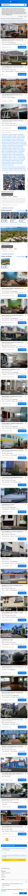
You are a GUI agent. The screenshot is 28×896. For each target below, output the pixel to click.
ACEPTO (25, 16)
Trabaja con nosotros (5, 872)
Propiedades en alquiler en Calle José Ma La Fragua (13, 154)
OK (23, 893)
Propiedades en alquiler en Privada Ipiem (14, 152)
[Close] (26, 882)
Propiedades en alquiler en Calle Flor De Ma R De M (12, 146)
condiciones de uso (16, 855)
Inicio (2, 20)
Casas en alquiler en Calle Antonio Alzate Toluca (15, 168)
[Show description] (25, 40)
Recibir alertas (14, 859)
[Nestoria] (14, 1)
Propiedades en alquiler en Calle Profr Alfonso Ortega (13, 155)
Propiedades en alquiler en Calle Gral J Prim (11, 143)
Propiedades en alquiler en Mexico (9, 20)
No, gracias (15, 893)
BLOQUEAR (20, 16)
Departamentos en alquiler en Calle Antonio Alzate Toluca (14, 170)
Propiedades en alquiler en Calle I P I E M (17, 142)
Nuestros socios (9, 14)
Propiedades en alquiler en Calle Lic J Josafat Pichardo (13, 157)
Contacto (3, 876)
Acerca (2, 874)
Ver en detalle (22, 47)
